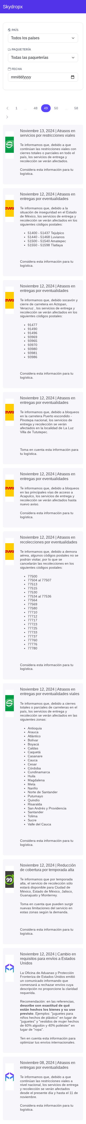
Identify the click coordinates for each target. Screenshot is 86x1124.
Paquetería (21, 49)
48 (36, 108)
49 (46, 108)
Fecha (16, 69)
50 (56, 108)
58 (76, 108)
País (14, 30)
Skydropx (13, 6)
